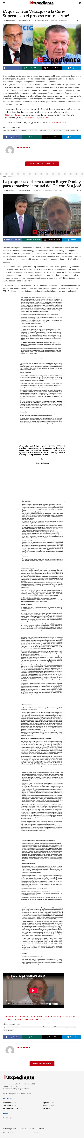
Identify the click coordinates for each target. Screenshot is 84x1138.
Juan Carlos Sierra (72, 130)
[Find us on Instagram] (11, 1118)
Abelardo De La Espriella (17, 130)
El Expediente (10, 20)
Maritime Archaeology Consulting (63, 1027)
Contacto (41, 1129)
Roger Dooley (8, 1030)
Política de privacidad (10, 1129)
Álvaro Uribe (33, 130)
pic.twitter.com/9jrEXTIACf (37, 118)
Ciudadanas (7, 1103)
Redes (45, 1108)
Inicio (4, 176)
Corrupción (11, 176)
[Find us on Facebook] (3, 1118)
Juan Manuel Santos (42, 1027)
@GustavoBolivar (13, 115)
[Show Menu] (4, 3)
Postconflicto (48, 1105)
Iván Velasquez (58, 130)
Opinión (46, 1103)
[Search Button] (80, 3)
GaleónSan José (26, 1027)
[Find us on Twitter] (7, 1118)
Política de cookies (27, 1129)
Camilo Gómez (13, 1027)
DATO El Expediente (41, 20)
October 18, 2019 (58, 123)
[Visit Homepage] (42, 3)
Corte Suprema (45, 130)
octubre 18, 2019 (25, 20)
